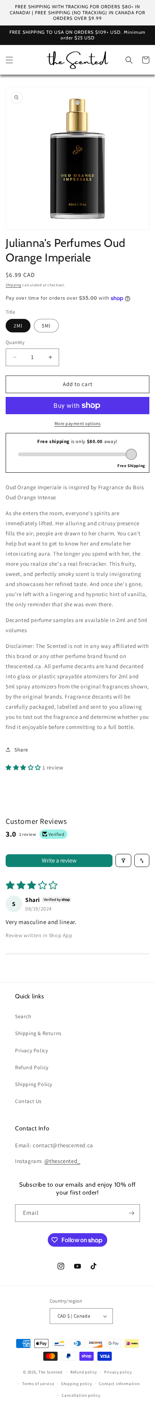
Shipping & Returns (38, 1033)
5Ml (46, 325)
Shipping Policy (33, 1084)
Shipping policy (76, 1383)
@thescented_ (62, 1161)
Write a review (59, 860)
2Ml (18, 325)
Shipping (13, 285)
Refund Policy (32, 1067)
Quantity (15, 342)
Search (23, 1016)
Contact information (119, 1383)
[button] (9, 60)
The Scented (50, 1372)
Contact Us (28, 1101)
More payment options (78, 423)
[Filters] (123, 860)
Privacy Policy (31, 1050)
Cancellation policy (81, 1395)
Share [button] (21, 749)
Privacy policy (118, 1372)
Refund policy (83, 1372)
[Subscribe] (131, 1213)
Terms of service (38, 1383)
